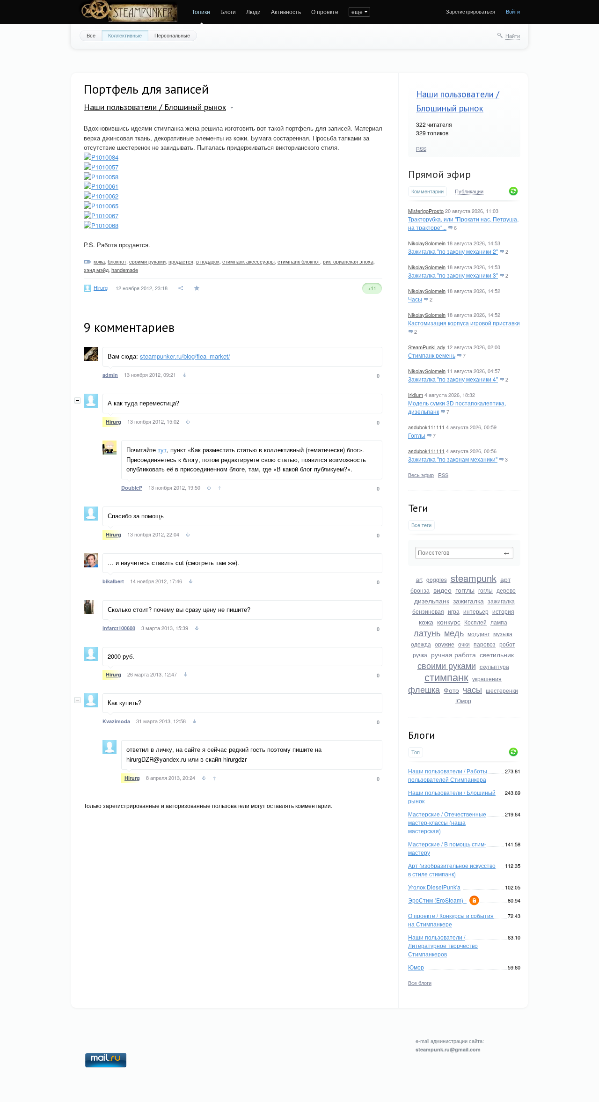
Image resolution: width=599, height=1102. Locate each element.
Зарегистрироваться (470, 11)
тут (162, 449)
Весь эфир (421, 474)
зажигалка (468, 600)
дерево (506, 590)
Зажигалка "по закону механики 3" (453, 275)
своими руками (446, 665)
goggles (436, 579)
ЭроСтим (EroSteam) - (437, 900)
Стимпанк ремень (431, 355)
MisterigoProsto (426, 210)
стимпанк (446, 676)
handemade (124, 269)
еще (357, 11)
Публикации (469, 191)
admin (110, 374)
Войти (513, 11)
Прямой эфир (439, 174)
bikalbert (113, 581)
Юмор (463, 701)
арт (505, 579)
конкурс (448, 621)
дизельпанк (431, 600)
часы (472, 689)
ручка (420, 655)
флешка (424, 689)
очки (464, 644)
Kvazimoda (116, 721)
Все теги (421, 525)
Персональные (172, 35)
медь (454, 632)
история (503, 611)
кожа (426, 621)
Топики (201, 11)
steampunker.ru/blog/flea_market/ (185, 356)
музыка (502, 634)
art (419, 579)
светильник (497, 654)
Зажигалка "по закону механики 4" (453, 379)
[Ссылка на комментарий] (184, 376)
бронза (420, 590)
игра (454, 611)
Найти (512, 35)
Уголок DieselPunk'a (434, 887)
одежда (421, 644)
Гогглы (416, 435)
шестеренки (502, 690)
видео (442, 590)
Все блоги (419, 982)
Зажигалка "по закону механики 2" (453, 251)
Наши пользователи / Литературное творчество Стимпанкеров (443, 945)
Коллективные (125, 35)
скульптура (494, 666)
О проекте (324, 11)
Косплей (475, 622)
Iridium (415, 394)
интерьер (476, 611)
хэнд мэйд (96, 269)
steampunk (474, 578)
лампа (498, 622)
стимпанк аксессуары (248, 261)
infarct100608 (118, 628)
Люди (253, 11)
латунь (427, 632)
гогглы (465, 590)
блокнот (117, 261)
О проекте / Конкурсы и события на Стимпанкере (451, 919)
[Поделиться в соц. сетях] (181, 288)
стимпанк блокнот (299, 261)
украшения (487, 679)
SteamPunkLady (427, 347)
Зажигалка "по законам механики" (452, 459)
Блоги (228, 11)
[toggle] (231, 107)
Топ (415, 752)
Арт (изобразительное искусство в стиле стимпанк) (452, 869)
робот (507, 644)
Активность (286, 11)
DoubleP (131, 487)
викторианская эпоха (348, 261)
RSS (421, 148)
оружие (444, 644)
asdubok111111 (426, 427)
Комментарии (427, 191)
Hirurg (101, 287)
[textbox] (464, 553)
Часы (415, 299)
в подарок (207, 261)
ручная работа (453, 654)
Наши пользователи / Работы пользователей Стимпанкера (447, 775)
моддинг (478, 634)
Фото (451, 690)
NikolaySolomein (427, 243)
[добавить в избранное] (197, 288)
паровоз (485, 644)
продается (180, 261)
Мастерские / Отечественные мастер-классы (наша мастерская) (447, 822)
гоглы (485, 590)
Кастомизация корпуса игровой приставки (464, 323)
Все (91, 35)
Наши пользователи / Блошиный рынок (155, 107)
